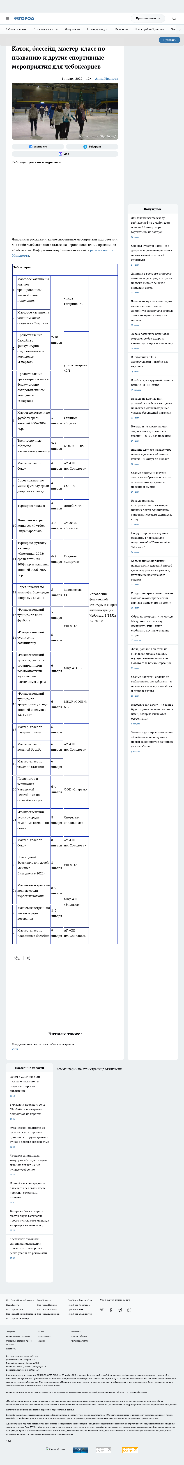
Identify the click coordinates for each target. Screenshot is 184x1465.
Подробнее (170, 1404)
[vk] (17, 958)
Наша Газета (12, 1304)
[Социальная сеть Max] (65, 154)
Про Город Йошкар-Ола (80, 1300)
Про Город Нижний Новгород (21, 1313)
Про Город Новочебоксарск (20, 1300)
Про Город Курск (14, 1309)
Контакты (75, 1331)
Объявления (44, 1336)
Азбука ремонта (16, 29)
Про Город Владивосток (80, 1313)
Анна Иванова (106, 78)
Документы (72, 29)
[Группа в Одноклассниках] (111, 1309)
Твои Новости (44, 1300)
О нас (41, 1331)
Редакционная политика (18, 1336)
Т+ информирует (98, 29)
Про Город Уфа (75, 1309)
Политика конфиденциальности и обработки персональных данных (40, 1409)
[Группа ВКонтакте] (38, 146)
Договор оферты (79, 1336)
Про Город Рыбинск (47, 1309)
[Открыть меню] (7, 18)
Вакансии (121, 29)
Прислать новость (148, 18)
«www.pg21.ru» (31, 1356)
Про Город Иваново (47, 1304)
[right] (180, 29)
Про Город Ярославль (79, 1304)
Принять (169, 40)
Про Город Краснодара (17, 1318)
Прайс (41, 1340)
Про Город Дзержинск (48, 1313)
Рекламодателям (79, 1340)
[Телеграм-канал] (92, 146)
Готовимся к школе (45, 29)
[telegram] (29, 958)
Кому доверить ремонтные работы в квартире (43, 1046)
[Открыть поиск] (174, 18)
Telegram (10, 1331)
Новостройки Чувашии (149, 29)
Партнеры (11, 1348)
